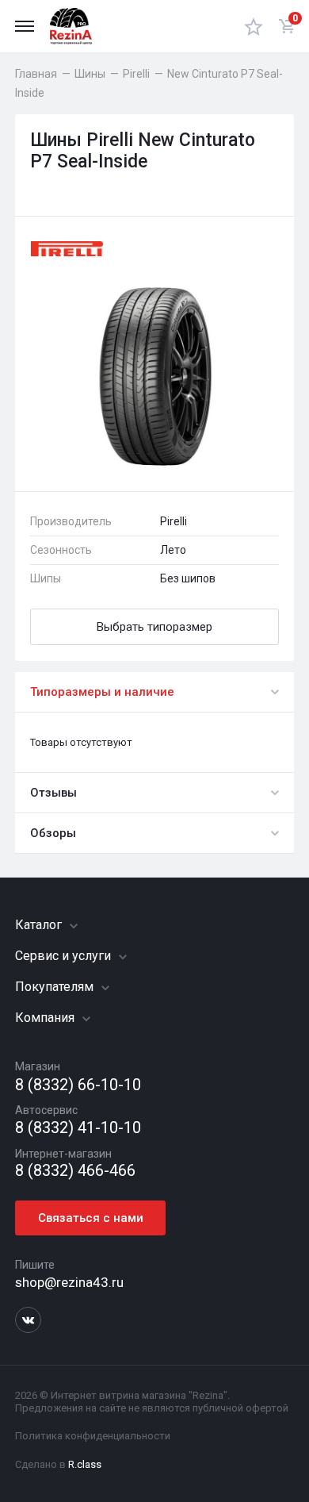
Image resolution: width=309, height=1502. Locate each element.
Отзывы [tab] (53, 793)
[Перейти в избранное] (253, 26)
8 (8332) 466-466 (75, 1171)
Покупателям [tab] (56, 986)
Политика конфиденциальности (92, 1436)
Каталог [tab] (40, 924)
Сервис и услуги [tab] (64, 955)
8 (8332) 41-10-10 (78, 1128)
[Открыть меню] (24, 26)
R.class (84, 1464)
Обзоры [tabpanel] (53, 833)
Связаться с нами (90, 1218)
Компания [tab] (46, 1017)
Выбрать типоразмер (154, 627)
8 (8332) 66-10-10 (78, 1085)
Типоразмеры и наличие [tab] (102, 692)
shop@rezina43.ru (69, 1282)
